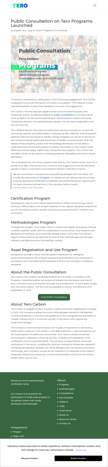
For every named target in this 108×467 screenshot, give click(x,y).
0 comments (60, 30)
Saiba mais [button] (80, 450)
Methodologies (67, 389)
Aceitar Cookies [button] (78, 458)
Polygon (17, 431)
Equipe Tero (20, 30)
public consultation (64, 115)
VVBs (62, 406)
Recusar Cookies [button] (30, 458)
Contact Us (64, 423)
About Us (64, 415)
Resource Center (67, 419)
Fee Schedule (66, 397)
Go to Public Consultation (54, 297)
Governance (65, 410)
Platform (63, 402)
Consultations (66, 393)
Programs (48, 30)
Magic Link (18, 436)
